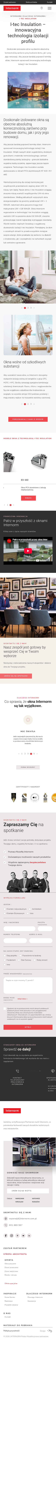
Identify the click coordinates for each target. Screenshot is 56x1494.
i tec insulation (28, 19)
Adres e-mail (35, 934)
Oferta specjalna (11, 1283)
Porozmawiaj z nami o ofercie (28, 419)
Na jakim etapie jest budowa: (18, 951)
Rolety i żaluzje (11, 1275)
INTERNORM (15, 16)
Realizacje (9, 1301)
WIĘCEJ (28, 498)
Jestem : (8, 905)
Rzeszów (36, 1202)
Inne (31, 913)
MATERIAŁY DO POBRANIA (18, 1325)
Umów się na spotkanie (16, 676)
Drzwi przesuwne (11, 1267)
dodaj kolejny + (22, 999)
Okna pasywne (10, 1264)
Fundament (11, 960)
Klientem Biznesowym (15, 913)
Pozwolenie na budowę (31, 956)
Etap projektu (12, 956)
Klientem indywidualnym (16, 909)
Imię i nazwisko (11, 923)
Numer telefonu (12, 934)
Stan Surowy (26, 960)
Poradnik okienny (11, 1305)
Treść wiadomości (18, 974)
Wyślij (28, 1027)
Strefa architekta (31, 2)
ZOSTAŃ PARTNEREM (15, 1248)
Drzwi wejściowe (11, 1271)
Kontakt (49, 2)
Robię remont (42, 960)
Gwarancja (32, 1301)
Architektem (36, 909)
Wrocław (19, 1202)
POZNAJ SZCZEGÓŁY (28, 767)
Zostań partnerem (10, 2)
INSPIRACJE (10, 1294)
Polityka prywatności (12, 1331)
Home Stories (10, 1297)
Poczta (42, 923)
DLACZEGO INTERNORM (39, 1294)
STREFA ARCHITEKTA (15, 1254)
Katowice (36, 1199)
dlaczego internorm (34, 16)
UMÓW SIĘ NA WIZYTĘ (21, 1191)
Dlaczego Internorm (35, 1297)
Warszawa (19, 1199)
